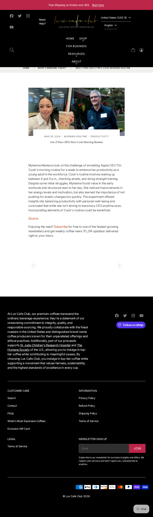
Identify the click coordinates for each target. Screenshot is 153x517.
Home (70, 38)
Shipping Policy (88, 413)
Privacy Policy (87, 398)
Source (33, 218)
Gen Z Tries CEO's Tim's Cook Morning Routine (102, 68)
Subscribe (61, 226)
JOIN (137, 448)
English (108, 25)
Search (11, 398)
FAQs (10, 413)
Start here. (98, 5)
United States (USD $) (114, 17)
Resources (76, 53)
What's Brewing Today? (52, 68)
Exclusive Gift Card (18, 428)
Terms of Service (89, 421)
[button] (11, 50)
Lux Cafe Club (74, 496)
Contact (12, 405)
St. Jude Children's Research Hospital (45, 345)
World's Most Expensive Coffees (26, 421)
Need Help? (42, 21)
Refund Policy (87, 405)
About (77, 61)
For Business (76, 46)
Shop (83, 38)
